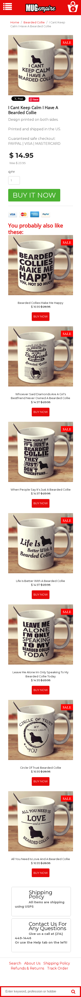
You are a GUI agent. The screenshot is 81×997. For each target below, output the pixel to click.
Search (15, 963)
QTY (11, 172)
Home (14, 22)
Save (35, 99)
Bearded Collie (34, 22)
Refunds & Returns (27, 968)
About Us (32, 963)
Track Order (57, 968)
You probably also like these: (35, 228)
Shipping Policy (56, 963)
